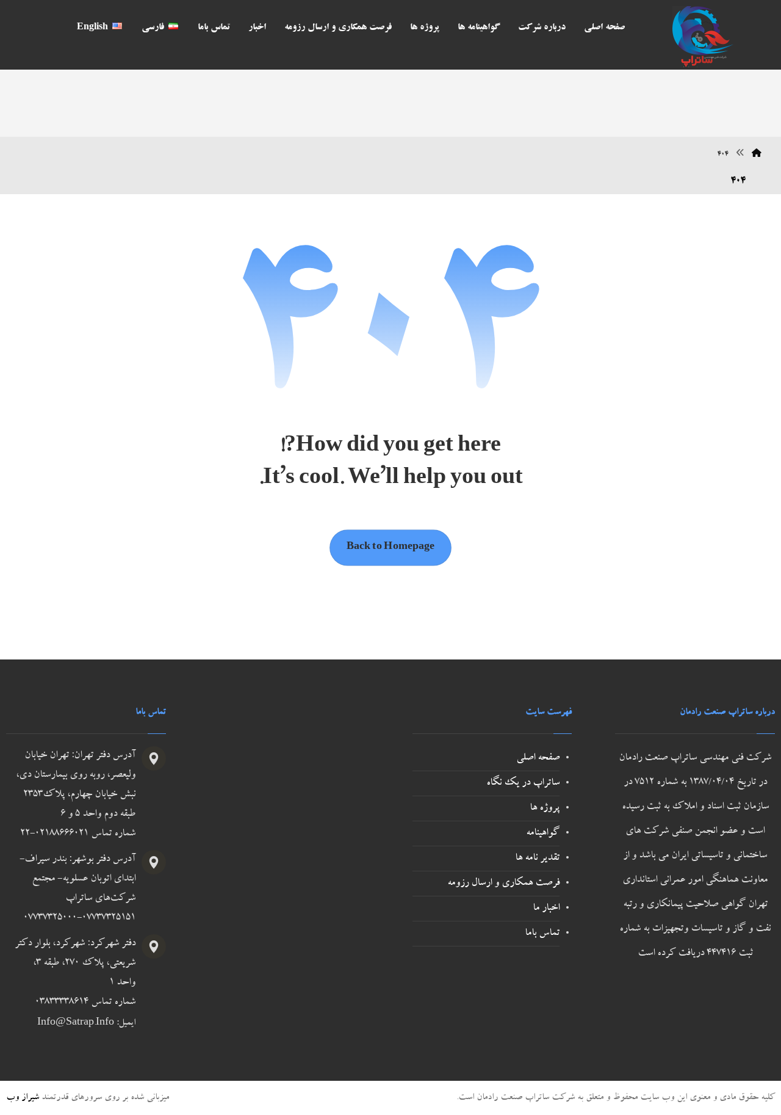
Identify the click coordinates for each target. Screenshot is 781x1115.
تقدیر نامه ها (537, 858)
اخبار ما (546, 909)
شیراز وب (22, 1097)
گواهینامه (543, 833)
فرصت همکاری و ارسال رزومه (503, 883)
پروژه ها (545, 808)
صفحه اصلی (538, 758)
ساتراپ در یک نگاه (523, 783)
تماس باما (542, 934)
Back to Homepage (390, 547)
